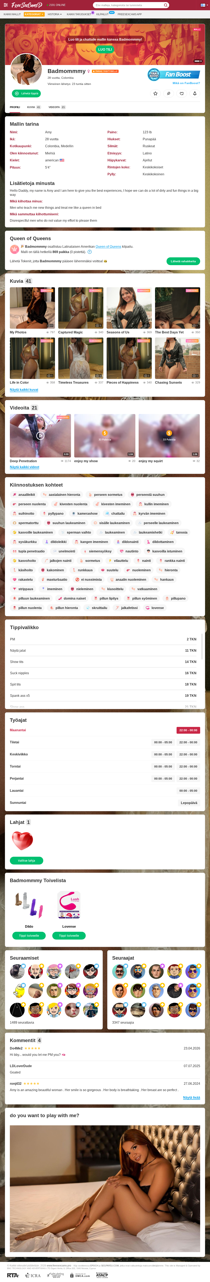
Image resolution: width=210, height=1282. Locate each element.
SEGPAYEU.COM (110, 1265)
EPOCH (94, 1265)
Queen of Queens (108, 246)
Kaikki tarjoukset (79, 14)
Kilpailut (102, 14)
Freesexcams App (130, 14)
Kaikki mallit (12, 14)
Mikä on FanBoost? (186, 83)
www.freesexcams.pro (59, 1265)
